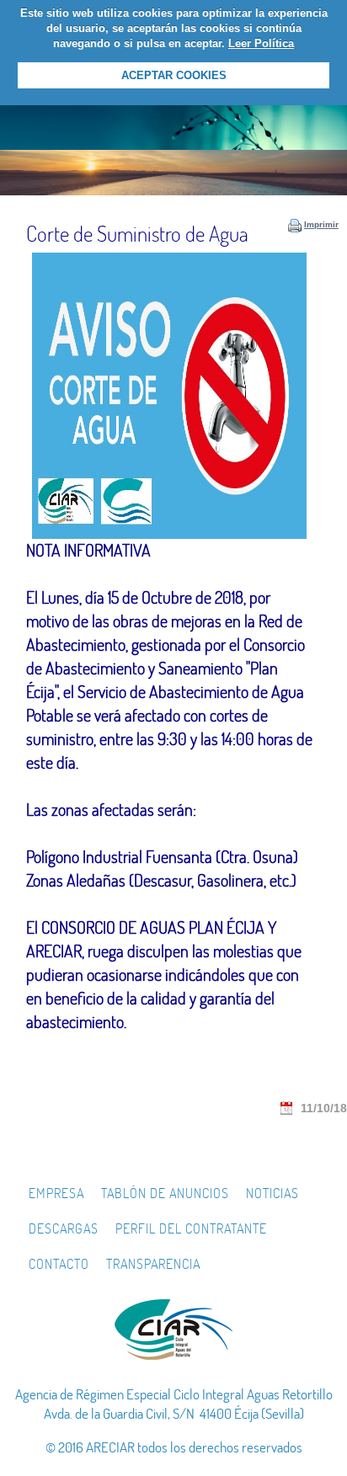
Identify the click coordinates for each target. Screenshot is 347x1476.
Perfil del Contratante (191, 1228)
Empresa (56, 1193)
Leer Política (261, 43)
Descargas (64, 1228)
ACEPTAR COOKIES (174, 75)
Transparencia (153, 1263)
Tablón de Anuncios (165, 1193)
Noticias (272, 1193)
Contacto (59, 1263)
